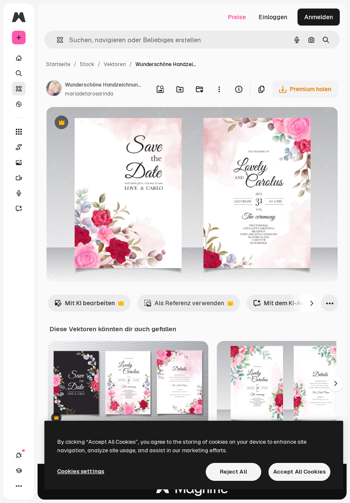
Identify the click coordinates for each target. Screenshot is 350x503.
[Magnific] (192, 490)
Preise (237, 17)
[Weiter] (311, 303)
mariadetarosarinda (89, 93)
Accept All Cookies (299, 471)
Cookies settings (80, 471)
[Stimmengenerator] (19, 193)
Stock (87, 64)
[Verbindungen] (19, 455)
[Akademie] (19, 470)
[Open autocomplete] (56, 40)
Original (101, 123)
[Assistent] (19, 208)
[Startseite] (19, 58)
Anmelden (318, 17)
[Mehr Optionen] (219, 89)
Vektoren (115, 64)
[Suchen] (19, 73)
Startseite (58, 64)
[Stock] (19, 88)
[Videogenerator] (19, 178)
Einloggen (273, 17)
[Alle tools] (19, 132)
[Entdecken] (19, 104)
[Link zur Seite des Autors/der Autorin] (53, 89)
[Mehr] (19, 486)
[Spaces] (19, 147)
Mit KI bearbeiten (84, 305)
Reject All (233, 471)
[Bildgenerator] (19, 162)
